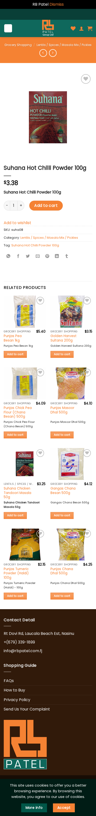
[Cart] (89, 28)
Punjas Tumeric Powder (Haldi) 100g (16, 573)
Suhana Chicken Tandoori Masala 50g (17, 492)
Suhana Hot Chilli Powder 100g (35, 245)
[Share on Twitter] (27, 257)
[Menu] (8, 28)
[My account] (81, 28)
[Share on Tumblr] (66, 257)
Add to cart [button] (15, 354)
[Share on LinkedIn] (56, 257)
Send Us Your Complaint (27, 709)
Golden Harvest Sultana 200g (63, 338)
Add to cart (46, 205)
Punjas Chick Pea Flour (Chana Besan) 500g (18, 412)
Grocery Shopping (18, 45)
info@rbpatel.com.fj (23, 651)
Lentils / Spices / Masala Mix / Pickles (64, 45)
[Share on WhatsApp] (8, 257)
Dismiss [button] (56, 4)
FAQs (9, 681)
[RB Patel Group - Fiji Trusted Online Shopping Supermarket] (48, 28)
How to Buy (14, 690)
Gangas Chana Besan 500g (63, 490)
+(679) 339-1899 (19, 642)
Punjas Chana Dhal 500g (61, 571)
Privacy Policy (17, 700)
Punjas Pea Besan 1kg (13, 338)
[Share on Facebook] (18, 257)
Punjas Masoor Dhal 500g (62, 410)
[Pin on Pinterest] (47, 257)
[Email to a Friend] (37, 257)
